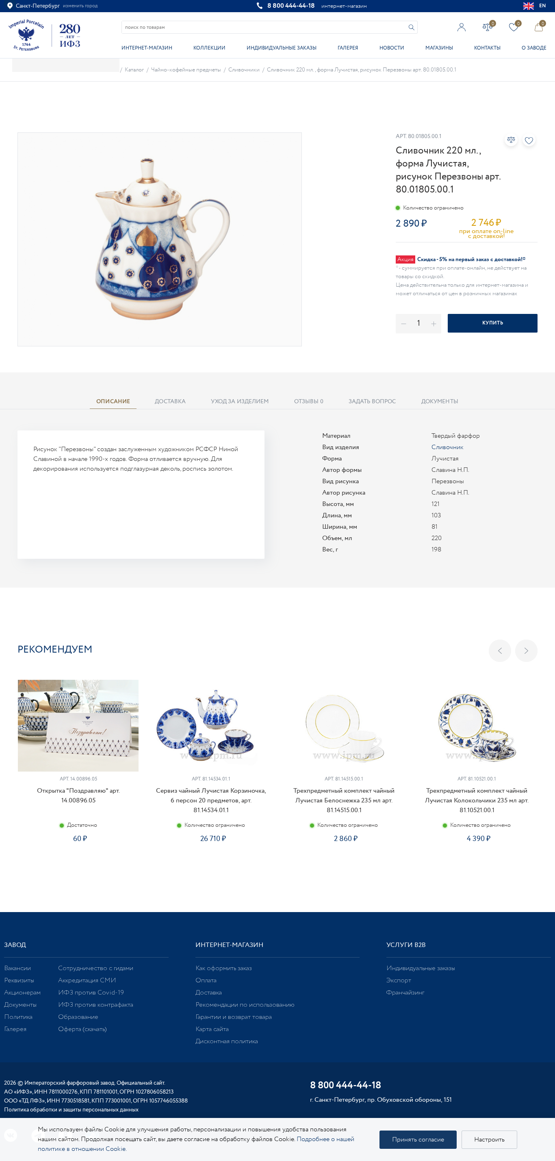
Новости (391, 48)
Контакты (487, 48)
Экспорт (398, 980)
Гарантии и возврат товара (233, 1017)
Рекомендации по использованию (245, 1005)
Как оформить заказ (223, 968)
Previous (500, 651)
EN (542, 5)
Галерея (348, 48)
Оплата (206, 980)
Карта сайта (212, 1029)
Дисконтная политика (226, 1041)
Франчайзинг (405, 992)
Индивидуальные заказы (282, 48)
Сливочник (447, 447)
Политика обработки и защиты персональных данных (71, 1110)
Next (526, 651)
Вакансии (17, 968)
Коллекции (209, 48)
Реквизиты (19, 980)
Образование (78, 1017)
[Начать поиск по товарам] (411, 27)
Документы (20, 1005)
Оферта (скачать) (82, 1029)
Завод (15, 945)
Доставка (208, 992)
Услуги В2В (406, 945)
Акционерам (22, 992)
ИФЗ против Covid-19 (91, 992)
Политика (18, 1017)
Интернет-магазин (146, 48)
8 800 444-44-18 (291, 6)
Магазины (439, 48)
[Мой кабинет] (461, 27)
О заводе (534, 48)
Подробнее (78, 867)
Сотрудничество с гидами (95, 968)
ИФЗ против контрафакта (95, 1005)
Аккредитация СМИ (87, 980)
